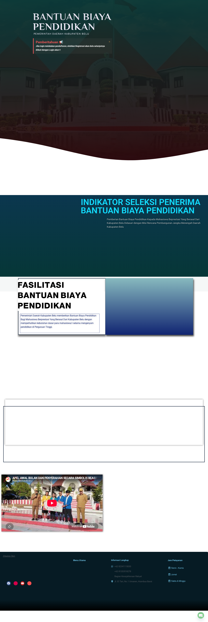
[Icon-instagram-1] (16, 583)
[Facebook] (9, 583)
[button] (186, 568)
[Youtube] (23, 583)
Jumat (174, 574)
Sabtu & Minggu (178, 581)
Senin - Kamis (177, 568)
